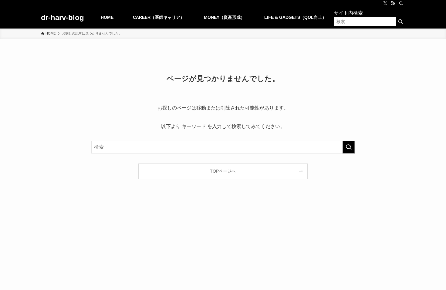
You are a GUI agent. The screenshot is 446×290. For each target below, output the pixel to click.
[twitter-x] (385, 3)
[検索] (401, 3)
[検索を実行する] (400, 21)
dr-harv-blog (62, 17)
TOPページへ (223, 171)
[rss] (393, 3)
